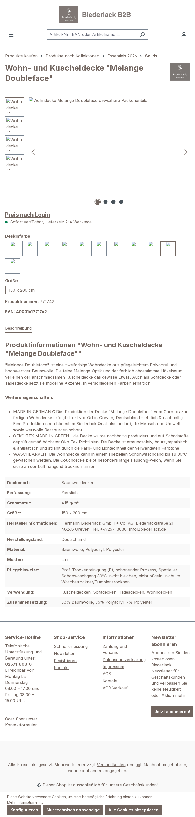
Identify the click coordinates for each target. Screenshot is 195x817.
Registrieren (65, 660)
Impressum (113, 666)
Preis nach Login (27, 214)
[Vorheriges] (33, 152)
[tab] (18, 328)
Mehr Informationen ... (25, 802)
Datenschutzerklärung (124, 659)
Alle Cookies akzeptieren (133, 809)
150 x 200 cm (22, 290)
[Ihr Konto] (184, 34)
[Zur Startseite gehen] (97, 14)
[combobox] (92, 34)
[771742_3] (109, 151)
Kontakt (61, 667)
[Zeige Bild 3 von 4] (113, 202)
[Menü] (11, 34)
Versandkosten (111, 764)
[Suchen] (142, 34)
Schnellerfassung (71, 646)
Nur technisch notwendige (73, 809)
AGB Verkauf (115, 687)
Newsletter (64, 653)
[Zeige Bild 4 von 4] (121, 202)
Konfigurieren (24, 809)
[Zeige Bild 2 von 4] (106, 202)
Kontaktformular (21, 724)
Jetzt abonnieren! (172, 711)
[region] (97, 151)
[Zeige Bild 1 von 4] (98, 202)
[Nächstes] (186, 152)
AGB (107, 673)
